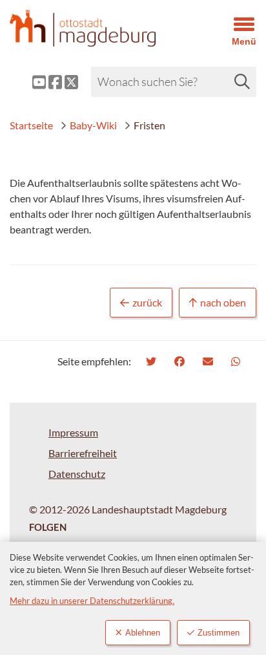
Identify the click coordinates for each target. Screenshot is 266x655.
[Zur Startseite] (100, 28)
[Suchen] (242, 81)
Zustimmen (219, 633)
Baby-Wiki (93, 125)
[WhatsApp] (237, 361)
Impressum (73, 432)
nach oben (223, 302)
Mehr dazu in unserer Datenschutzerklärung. (92, 601)
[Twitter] (152, 361)
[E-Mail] (209, 361)
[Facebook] (181, 361)
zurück (147, 302)
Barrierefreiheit (82, 453)
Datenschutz (76, 473)
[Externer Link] (29, 82)
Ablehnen (142, 633)
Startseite (31, 125)
